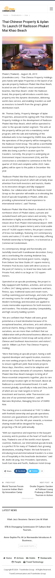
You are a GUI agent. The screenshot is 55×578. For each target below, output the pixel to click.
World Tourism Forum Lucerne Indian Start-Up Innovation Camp (12, 489)
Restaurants (46, 558)
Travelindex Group (38, 573)
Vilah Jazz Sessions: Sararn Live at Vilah (27, 519)
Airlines (20, 558)
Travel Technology (34, 562)
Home (9, 558)
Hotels (32, 558)
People (18, 562)
